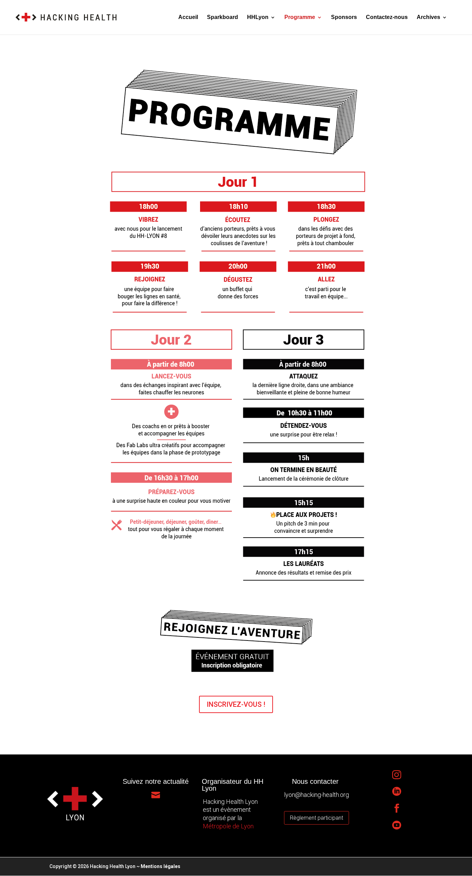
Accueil (188, 17)
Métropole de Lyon (228, 826)
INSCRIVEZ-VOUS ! (236, 704)
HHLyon (257, 17)
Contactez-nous (387, 17)
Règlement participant (316, 818)
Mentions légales (160, 866)
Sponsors (344, 17)
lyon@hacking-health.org (316, 794)
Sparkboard (222, 17)
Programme (299, 17)
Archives (428, 17)
